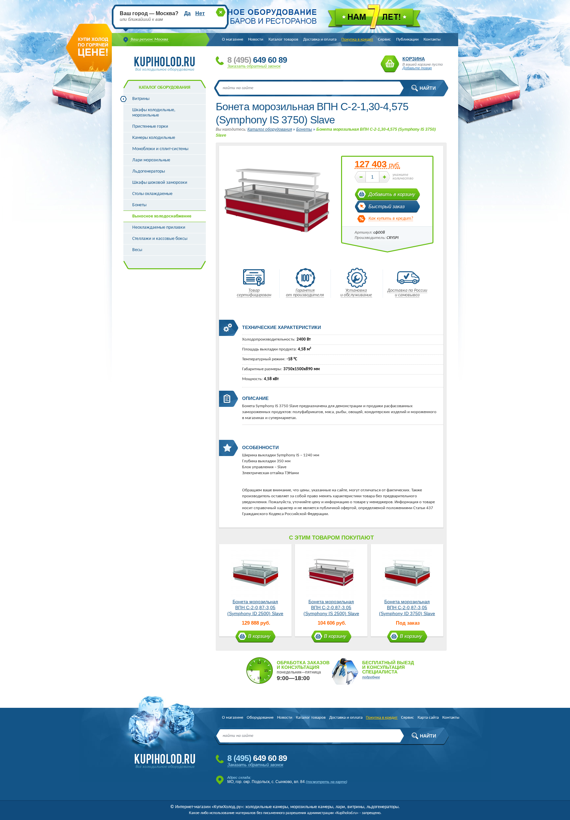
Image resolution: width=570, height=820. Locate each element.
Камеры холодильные (153, 137)
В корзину (259, 636)
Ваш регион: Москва (149, 39)
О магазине (232, 39)
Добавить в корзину (391, 194)
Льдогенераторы (148, 171)
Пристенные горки (150, 126)
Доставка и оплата (319, 39)
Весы (137, 249)
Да (187, 13)
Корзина (390, 63)
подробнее (371, 677)
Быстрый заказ (386, 206)
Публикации (407, 39)
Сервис (384, 39)
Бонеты (139, 205)
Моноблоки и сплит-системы (160, 149)
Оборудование (260, 717)
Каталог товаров (283, 39)
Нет (200, 13)
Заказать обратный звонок (254, 66)
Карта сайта (428, 717)
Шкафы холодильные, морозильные (153, 113)
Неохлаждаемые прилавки (158, 227)
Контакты (432, 39)
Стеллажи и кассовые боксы (159, 238)
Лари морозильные (151, 160)
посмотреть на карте (326, 782)
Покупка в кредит (357, 39)
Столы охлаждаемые (152, 193)
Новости (255, 39)
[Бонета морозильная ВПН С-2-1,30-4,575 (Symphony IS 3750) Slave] (276, 260)
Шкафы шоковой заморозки (159, 182)
